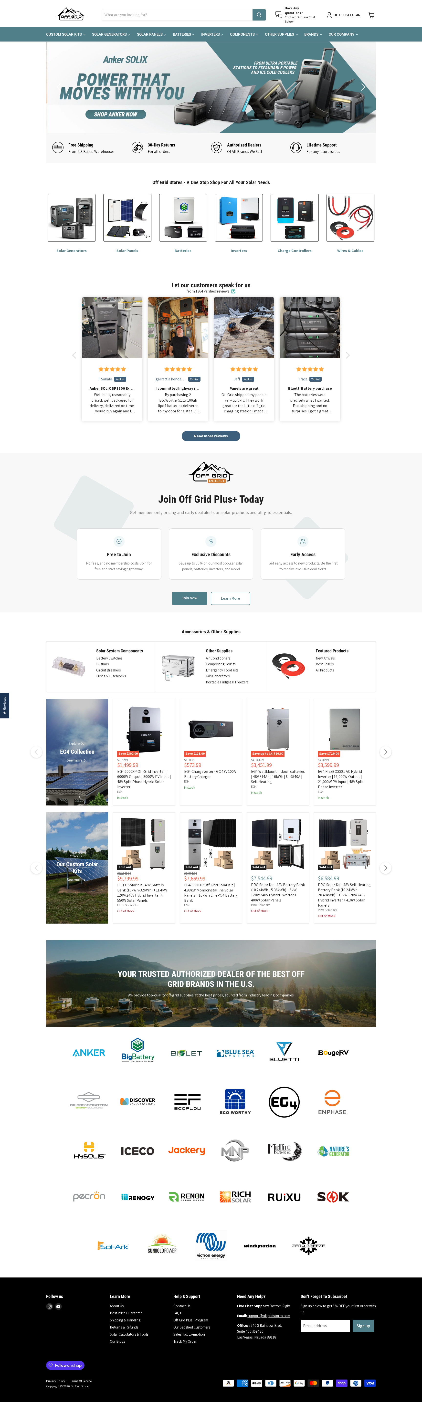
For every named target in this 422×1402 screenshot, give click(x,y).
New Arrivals (325, 658)
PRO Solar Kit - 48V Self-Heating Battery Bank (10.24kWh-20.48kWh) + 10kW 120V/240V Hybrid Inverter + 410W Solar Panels (344, 895)
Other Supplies (280, 34)
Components (243, 34)
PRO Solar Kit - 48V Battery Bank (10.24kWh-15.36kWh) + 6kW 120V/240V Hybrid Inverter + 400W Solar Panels (278, 892)
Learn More (230, 598)
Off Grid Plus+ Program (190, 1320)
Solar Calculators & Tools (129, 1334)
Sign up (363, 1326)
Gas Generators (218, 676)
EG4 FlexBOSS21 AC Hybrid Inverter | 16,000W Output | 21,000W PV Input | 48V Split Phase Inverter (341, 779)
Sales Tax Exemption (189, 1334)
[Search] (259, 15)
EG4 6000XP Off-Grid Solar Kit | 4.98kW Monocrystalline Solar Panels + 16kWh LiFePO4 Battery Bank (211, 892)
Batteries (182, 34)
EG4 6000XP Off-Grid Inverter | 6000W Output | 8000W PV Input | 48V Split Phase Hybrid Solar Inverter (144, 779)
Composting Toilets (220, 664)
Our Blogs (117, 1341)
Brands (311, 34)
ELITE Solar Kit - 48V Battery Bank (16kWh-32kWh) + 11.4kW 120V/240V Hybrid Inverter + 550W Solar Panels (142, 892)
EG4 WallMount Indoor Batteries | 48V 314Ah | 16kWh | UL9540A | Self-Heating (278, 776)
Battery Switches (109, 658)
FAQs (177, 1313)
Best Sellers (325, 664)
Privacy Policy (55, 1381)
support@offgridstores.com (269, 1315)
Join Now (189, 597)
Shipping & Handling (125, 1320)
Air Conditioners (218, 658)
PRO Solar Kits (260, 905)
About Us (117, 1306)
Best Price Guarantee (126, 1313)
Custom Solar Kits (64, 34)
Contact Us (181, 1306)
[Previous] (36, 752)
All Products (325, 670)
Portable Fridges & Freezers (227, 682)
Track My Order (185, 1341)
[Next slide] (362, 87)
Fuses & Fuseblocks (111, 676)
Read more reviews (211, 436)
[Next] (385, 752)
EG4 (120, 792)
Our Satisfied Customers (191, 1327)
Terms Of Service (81, 1381)
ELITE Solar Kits (127, 905)
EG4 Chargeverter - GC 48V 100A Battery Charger (210, 774)
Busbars (102, 664)
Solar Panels (150, 34)
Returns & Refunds (124, 1327)
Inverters (211, 34)
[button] (75, 355)
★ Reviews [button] (4, 705)
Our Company (342, 34)
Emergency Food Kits (222, 670)
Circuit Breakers (108, 670)
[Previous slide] (59, 87)
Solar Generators (110, 34)
